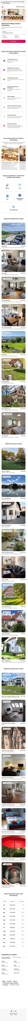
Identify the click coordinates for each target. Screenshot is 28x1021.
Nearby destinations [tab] (6, 957)
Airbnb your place (20, 6)
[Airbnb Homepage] (3, 7)
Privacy (11, 1014)
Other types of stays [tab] (16, 957)
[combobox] (13, 33)
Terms (15, 1014)
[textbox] (7, 37)
